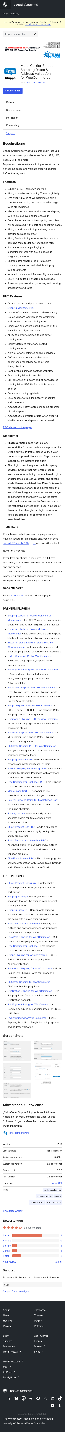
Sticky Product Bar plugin (22, 883)
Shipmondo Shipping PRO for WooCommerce (33, 718)
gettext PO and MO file (16, 543)
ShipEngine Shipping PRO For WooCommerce (33, 669)
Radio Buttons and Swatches (24, 923)
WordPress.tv (12, 1351)
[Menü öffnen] (60, 4)
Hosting (7, 1320)
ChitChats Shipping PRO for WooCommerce (32, 745)
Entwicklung (13, 125)
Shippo (57, 1196)
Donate (39, 1346)
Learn (6, 1335)
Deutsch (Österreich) (21, 1390)
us (34, 543)
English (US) (56, 1183)
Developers (9, 1346)
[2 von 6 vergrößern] (27, 1067)
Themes (38, 1315)
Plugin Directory (11, 13)
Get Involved (41, 1335)
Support (10, 133)
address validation (52, 1190)
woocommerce (54, 1202)
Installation (12, 117)
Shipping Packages (18, 896)
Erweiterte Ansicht (13, 1210)
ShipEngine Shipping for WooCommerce (29, 1004)
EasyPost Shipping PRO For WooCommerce (32, 732)
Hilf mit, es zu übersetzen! (38, 24)
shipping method (44, 1196)
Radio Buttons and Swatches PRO (27, 840)
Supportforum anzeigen (16, 1291)
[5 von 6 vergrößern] (57, 1056)
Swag (38, 1351)
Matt (7, 1366)
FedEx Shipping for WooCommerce (27, 1017)
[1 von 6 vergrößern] (27, 1044)
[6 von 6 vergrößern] (57, 1066)
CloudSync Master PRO (21, 858)
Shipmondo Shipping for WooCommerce (30, 968)
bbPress (9, 1372)
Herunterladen (13, 90)
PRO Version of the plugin (17, 427)
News (6, 1315)
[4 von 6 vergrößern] (57, 1044)
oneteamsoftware (36, 82)
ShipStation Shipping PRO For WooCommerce (33, 687)
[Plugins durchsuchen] (35, 34)
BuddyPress (11, 1377)
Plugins (38, 1320)
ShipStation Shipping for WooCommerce (30, 990)
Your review (9, 1261)
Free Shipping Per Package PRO (26, 781)
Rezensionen (13, 110)
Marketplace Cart (17, 790)
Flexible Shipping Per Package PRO (27, 768)
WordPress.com (13, 1361)
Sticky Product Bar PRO (21, 826)
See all (58, 1261)
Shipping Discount (17, 909)
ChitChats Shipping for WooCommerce (29, 981)
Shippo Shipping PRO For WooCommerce (30, 705)
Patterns (39, 1326)
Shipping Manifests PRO (21, 307)
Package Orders (17, 813)
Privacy (7, 1326)
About (6, 1309)
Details (10, 102)
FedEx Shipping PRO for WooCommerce (30, 656)
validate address (37, 1202)
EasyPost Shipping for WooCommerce (29, 936)
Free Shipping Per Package (23, 945)
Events (38, 1341)
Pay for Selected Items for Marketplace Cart (33, 799)
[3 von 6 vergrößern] (27, 1086)
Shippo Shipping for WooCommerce (27, 954)
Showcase (40, 1309)
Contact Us (17, 595)
